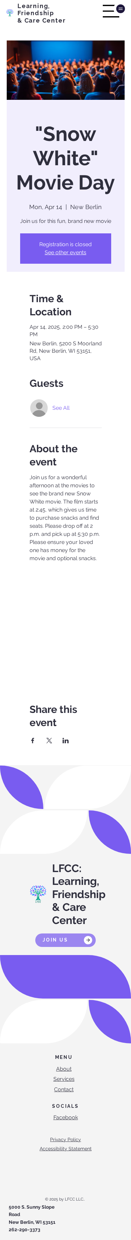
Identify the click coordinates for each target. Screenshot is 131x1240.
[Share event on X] (49, 740)
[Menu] (111, 11)
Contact (64, 1089)
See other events (65, 252)
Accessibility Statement (66, 1148)
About (64, 1069)
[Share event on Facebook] (33, 740)
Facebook (65, 1117)
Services (64, 1079)
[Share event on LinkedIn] (65, 740)
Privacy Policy (65, 1139)
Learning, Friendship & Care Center (41, 13)
